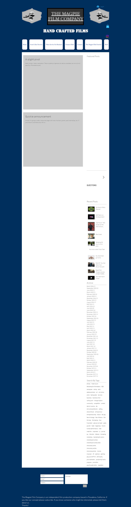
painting (103, 454)
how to (103, 426)
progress (89, 462)
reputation (100, 465)
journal (103, 431)
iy (99, 431)
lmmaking (103, 434)
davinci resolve (91, 406)
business (89, 398)
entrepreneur (98, 412)
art (97, 392)
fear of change (90, 417)
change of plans (98, 400)
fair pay (104, 414)
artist (88, 395)
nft (93, 454)
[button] (107, 26)
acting (95, 389)
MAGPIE (71, 13)
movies (99, 451)
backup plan (94, 395)
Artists (88, 384)
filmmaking (95, 420)
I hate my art (94, 384)
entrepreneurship (91, 414)
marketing (89, 437)
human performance (92, 429)
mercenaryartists (91, 451)
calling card (90, 400)
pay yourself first (91, 457)
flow (100, 420)
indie (100, 429)
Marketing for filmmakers (93, 386)
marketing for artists (92, 440)
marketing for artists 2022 (93, 443)
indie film (89, 431)
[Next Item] (103, 177)
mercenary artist (91, 445)
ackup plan (90, 389)
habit (93, 426)
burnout (100, 395)
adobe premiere (91, 392)
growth (89, 426)
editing (100, 409)
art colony (101, 392)
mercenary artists (91, 448)
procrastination (91, 459)
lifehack (97, 434)
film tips (89, 420)
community (90, 403)
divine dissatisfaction (92, 409)
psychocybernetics (92, 465)
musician (89, 454)
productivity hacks (101, 459)
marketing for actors (98, 437)
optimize (97, 454)
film (105, 417)
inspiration (95, 431)
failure (99, 414)
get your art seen (97, 423)
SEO (102, 386)
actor (99, 389)
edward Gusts (90, 412)
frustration (89, 423)
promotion (95, 462)
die (96, 406)
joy (87, 434)
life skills (91, 434)
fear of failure (98, 417)
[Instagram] (107, 36)
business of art (96, 398)
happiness (98, 426)
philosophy (100, 457)
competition (97, 403)
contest (103, 403)
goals (104, 423)
